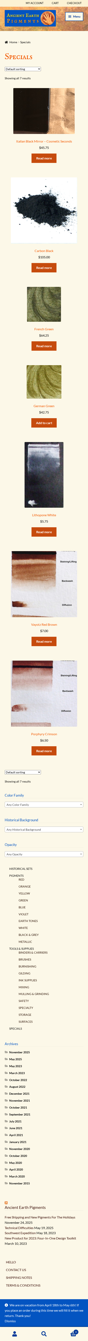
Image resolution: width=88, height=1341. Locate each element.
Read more (44, 158)
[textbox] (44, 805)
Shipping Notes (19, 1277)
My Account (35, 3)
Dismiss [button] (10, 1321)
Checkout (74, 3)
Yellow (24, 893)
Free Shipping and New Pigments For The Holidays (40, 1217)
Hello (11, 1262)
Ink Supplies (28, 980)
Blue (22, 907)
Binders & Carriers (33, 952)
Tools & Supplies (21, 948)
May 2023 (15, 1066)
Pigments (16, 875)
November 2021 (19, 1100)
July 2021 (15, 1121)
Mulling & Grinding (34, 994)
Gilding (24, 973)
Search (44, 1334)
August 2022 (17, 1086)
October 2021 (18, 1107)
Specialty (26, 1007)
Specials (15, 1028)
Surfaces (26, 1021)
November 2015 (19, 1183)
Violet (23, 914)
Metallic (25, 941)
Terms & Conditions (23, 1285)
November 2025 (19, 1052)
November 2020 (19, 1149)
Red (21, 879)
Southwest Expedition (20, 1233)
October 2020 (18, 1155)
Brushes (25, 959)
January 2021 (17, 1142)
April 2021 (16, 1135)
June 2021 (15, 1128)
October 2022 (18, 1080)
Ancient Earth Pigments (25, 1207)
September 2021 (19, 1114)
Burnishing (27, 966)
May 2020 (15, 1162)
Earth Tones (28, 921)
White (23, 928)
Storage (25, 1014)
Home (13, 42)
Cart (55, 3)
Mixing (24, 987)
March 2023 (17, 1073)
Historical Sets (20, 868)
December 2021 (19, 1093)
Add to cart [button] (44, 423)
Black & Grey (29, 934)
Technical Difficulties (19, 1228)
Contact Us (16, 1270)
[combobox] (44, 804)
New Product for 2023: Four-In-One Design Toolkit (40, 1238)
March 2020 (17, 1176)
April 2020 (16, 1169)
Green (23, 900)
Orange (25, 886)
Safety (24, 1001)
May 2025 (15, 1059)
